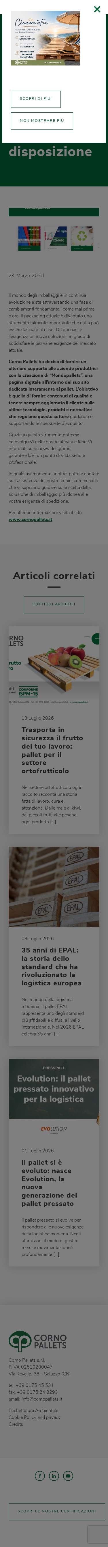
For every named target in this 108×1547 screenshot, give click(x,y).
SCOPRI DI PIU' (36, 99)
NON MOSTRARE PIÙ (42, 121)
